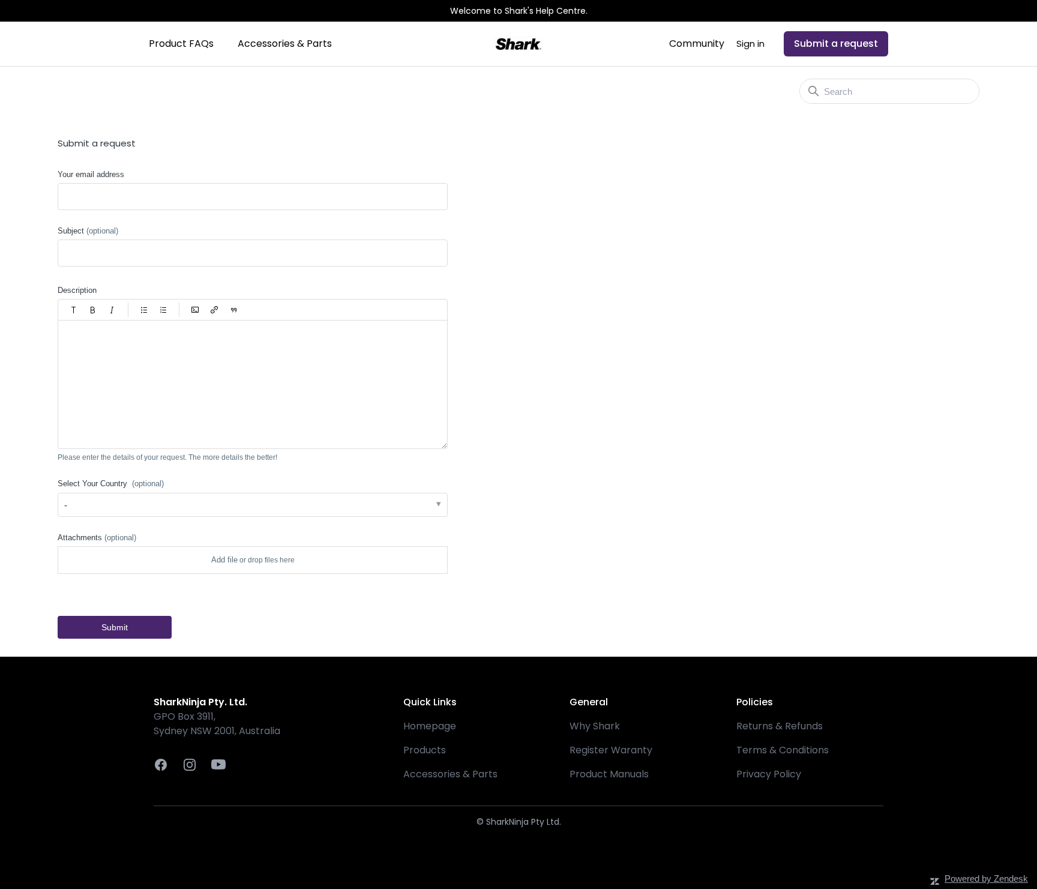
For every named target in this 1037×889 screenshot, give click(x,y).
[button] (74, 310)
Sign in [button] (750, 43)
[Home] (518, 43)
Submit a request (836, 43)
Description (77, 290)
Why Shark (595, 726)
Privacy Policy (768, 774)
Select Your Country (111, 483)
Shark (68, 92)
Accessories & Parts (285, 43)
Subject (88, 230)
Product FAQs (181, 43)
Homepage (429, 726)
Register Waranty (611, 750)
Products (424, 750)
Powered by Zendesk (986, 878)
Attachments (97, 537)
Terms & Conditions (782, 750)
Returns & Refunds (779, 726)
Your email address (91, 174)
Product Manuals (609, 774)
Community (696, 43)
